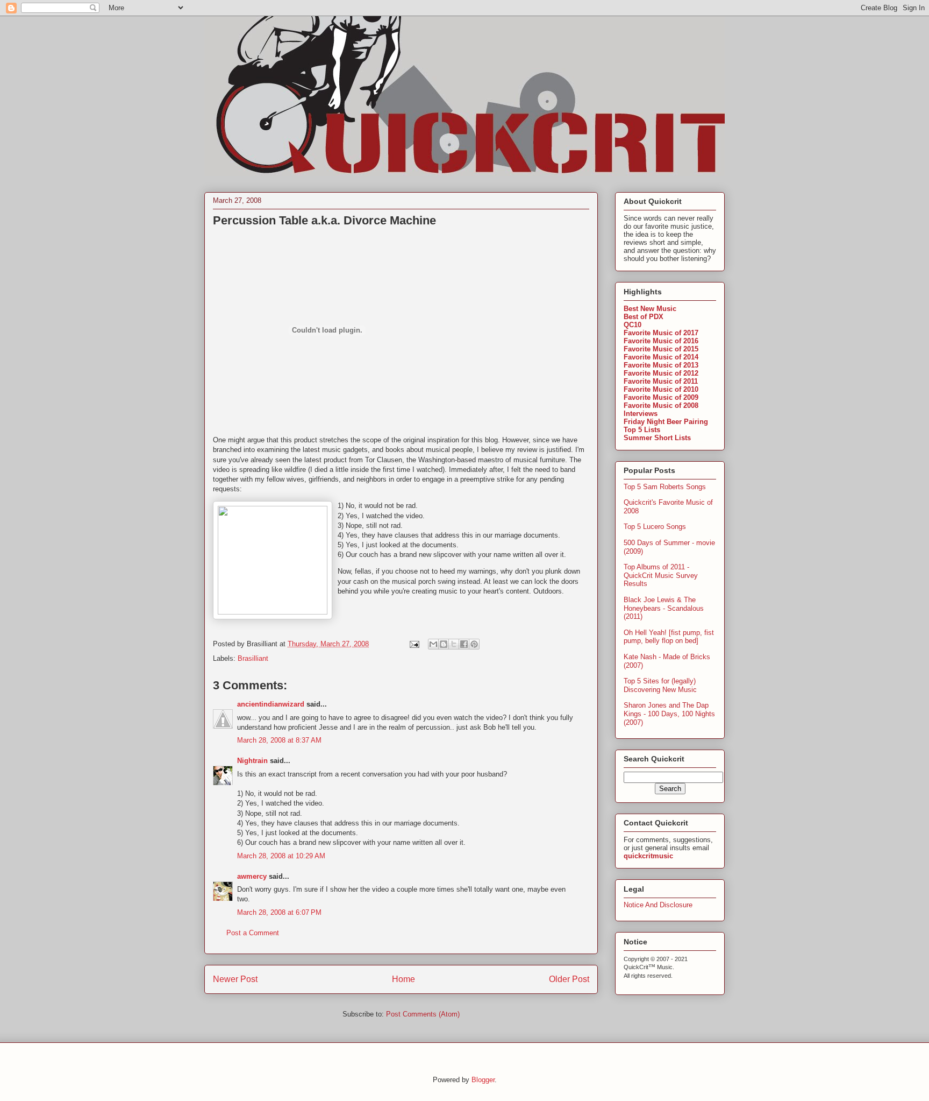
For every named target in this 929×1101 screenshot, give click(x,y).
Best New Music (650, 309)
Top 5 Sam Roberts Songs (665, 487)
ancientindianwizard (270, 704)
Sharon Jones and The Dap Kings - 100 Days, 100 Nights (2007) (669, 713)
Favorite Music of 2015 (661, 349)
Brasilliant (253, 658)
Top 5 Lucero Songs (655, 527)
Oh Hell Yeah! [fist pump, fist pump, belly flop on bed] (669, 637)
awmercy (252, 876)
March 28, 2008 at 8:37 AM (279, 740)
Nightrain (252, 761)
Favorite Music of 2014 (661, 357)
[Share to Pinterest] (474, 644)
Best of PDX (643, 317)
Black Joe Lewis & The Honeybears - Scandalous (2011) (664, 608)
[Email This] (433, 644)
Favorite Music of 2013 (661, 365)
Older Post (569, 979)
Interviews (641, 414)
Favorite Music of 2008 (661, 405)
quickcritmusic (648, 856)
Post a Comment (252, 933)
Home (403, 979)
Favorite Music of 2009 (661, 397)
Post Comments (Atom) (423, 1014)
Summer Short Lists (657, 438)
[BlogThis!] (443, 644)
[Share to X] (453, 644)
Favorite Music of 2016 (661, 341)
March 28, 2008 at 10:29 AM (281, 856)
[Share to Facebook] (464, 644)
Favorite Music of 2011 (661, 381)
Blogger (483, 1080)
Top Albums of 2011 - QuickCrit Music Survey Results (661, 575)
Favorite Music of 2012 (661, 373)
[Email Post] (413, 644)
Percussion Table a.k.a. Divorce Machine (324, 220)
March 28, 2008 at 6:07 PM (279, 912)
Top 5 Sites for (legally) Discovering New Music (660, 685)
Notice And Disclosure (658, 905)
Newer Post (235, 979)
